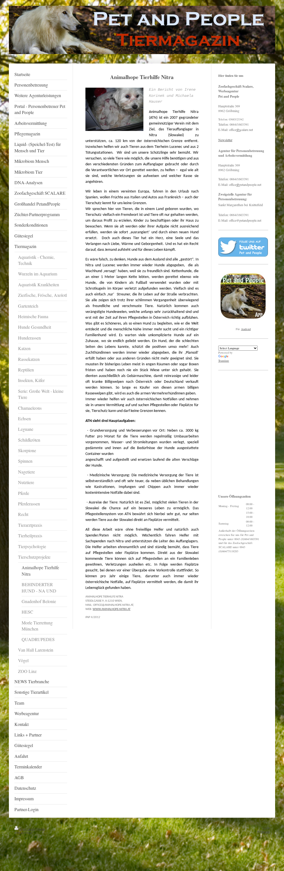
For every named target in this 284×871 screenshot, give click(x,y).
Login (266, 828)
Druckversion (27, 829)
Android (246, 329)
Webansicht (263, 832)
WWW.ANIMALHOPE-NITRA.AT (111, 609)
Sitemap (40, 829)
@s (238, 129)
